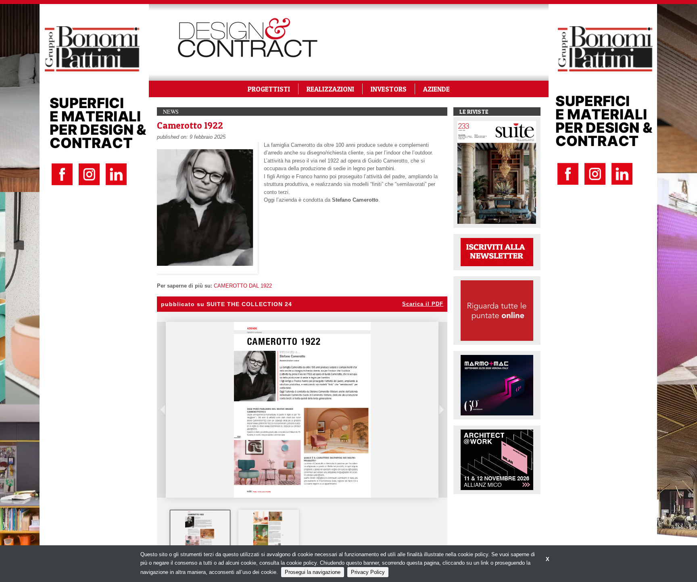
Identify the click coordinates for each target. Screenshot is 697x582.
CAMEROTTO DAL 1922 (243, 286)
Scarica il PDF (422, 304)
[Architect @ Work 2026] (497, 459)
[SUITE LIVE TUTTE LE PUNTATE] (497, 310)
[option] (200, 529)
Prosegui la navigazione (312, 572)
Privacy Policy (368, 572)
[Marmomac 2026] (497, 384)
